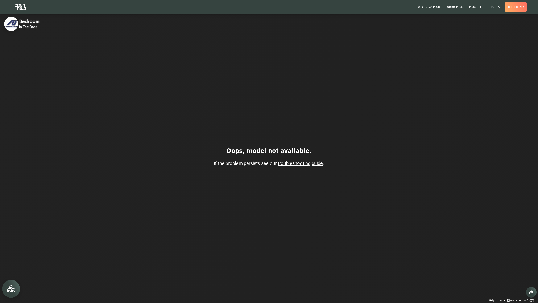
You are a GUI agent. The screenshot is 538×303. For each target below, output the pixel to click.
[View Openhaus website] (529, 300)
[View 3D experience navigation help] (493, 300)
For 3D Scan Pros (428, 6)
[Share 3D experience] (531, 292)
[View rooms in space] (11, 289)
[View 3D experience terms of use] (502, 300)
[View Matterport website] (514, 300)
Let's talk (517, 6)
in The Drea (28, 27)
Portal (496, 6)
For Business (454, 6)
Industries (476, 6)
